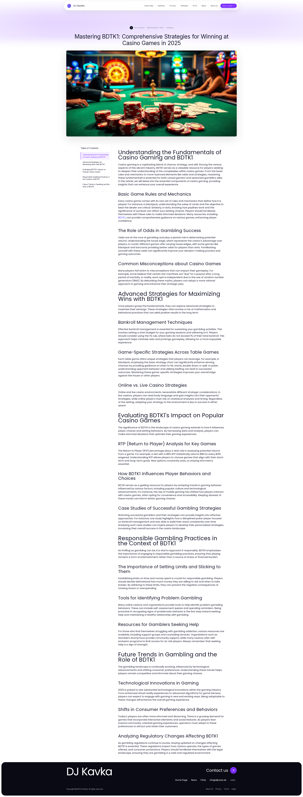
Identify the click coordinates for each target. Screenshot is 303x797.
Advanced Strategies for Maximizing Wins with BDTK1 (94, 163)
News (194, 780)
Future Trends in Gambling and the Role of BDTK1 (96, 185)
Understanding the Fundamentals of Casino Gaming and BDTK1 (95, 156)
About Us (209, 789)
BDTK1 (121, 217)
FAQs (203, 780)
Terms (226, 789)
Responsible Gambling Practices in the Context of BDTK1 (96, 178)
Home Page (181, 780)
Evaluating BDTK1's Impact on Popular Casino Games (94, 170)
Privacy (218, 789)
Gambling (169, 28)
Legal (234, 789)
